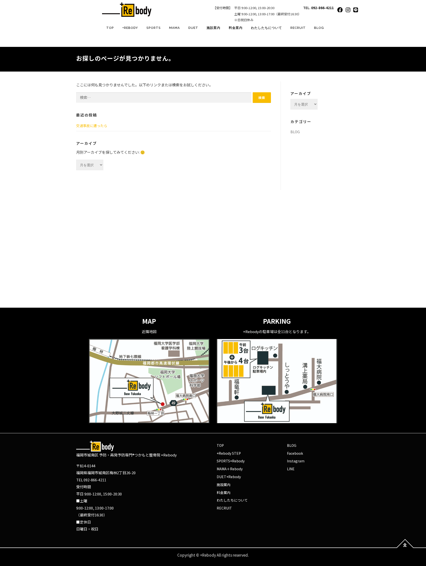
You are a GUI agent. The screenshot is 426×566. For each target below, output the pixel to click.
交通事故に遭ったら (91, 125)
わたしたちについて (266, 28)
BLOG (319, 28)
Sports (153, 28)
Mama (174, 28)
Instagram (295, 460)
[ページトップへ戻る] (405, 548)
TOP (110, 28)
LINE (291, 468)
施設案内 (213, 28)
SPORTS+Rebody (231, 460)
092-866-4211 (322, 7)
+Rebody (130, 28)
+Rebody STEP (229, 453)
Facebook (295, 453)
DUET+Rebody (229, 476)
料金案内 (236, 28)
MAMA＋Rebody (230, 468)
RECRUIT (298, 28)
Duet (193, 28)
